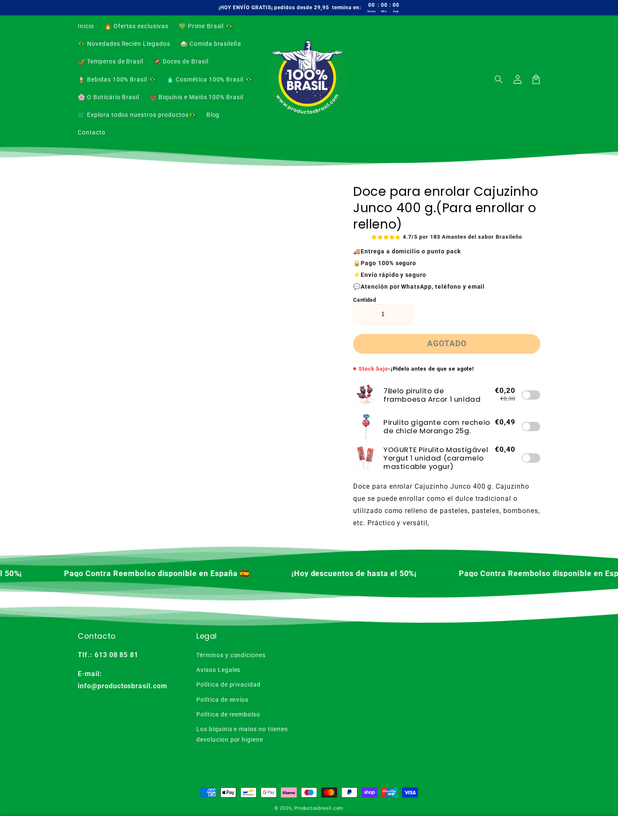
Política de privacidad (228, 684)
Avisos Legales (218, 669)
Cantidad (364, 300)
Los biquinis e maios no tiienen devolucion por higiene (242, 734)
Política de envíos (222, 699)
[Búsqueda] (499, 79)
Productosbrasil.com (318, 808)
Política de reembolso (228, 714)
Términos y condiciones (231, 655)
